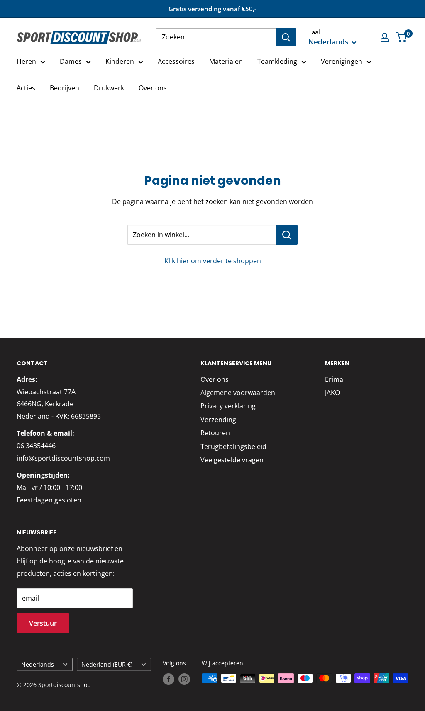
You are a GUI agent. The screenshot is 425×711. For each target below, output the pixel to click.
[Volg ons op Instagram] (184, 679)
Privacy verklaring (228, 405)
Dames (71, 61)
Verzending (218, 419)
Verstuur (43, 623)
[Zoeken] (286, 37)
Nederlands (37, 664)
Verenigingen (341, 61)
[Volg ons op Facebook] (168, 679)
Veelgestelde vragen (232, 459)
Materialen (226, 61)
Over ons (153, 87)
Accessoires (176, 61)
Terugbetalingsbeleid (233, 446)
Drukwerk (109, 87)
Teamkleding (277, 61)
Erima (334, 379)
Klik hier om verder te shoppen (212, 260)
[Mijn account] (385, 37)
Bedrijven (64, 87)
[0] (401, 37)
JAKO (332, 392)
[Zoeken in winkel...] (287, 235)
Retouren (215, 432)
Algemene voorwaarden (237, 392)
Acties (26, 87)
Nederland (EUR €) (106, 664)
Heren (26, 61)
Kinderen (119, 61)
